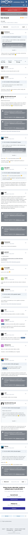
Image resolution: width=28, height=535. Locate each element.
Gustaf (6, 67)
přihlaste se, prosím (20, 117)
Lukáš (3, 21)
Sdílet (7, 516)
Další (23, 481)
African (6, 359)
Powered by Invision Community (14, 533)
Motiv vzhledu (10, 528)
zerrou (14, 81)
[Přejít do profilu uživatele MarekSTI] (2, 168)
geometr (6, 252)
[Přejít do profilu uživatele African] (2, 359)
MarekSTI (15, 36)
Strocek (15, 407)
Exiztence (7, 32)
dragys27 (6, 319)
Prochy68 (7, 268)
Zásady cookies (17, 530)
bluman (6, 137)
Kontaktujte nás (10, 530)
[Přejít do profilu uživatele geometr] (2, 253)
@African (23, 337)
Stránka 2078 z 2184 (15, 481)
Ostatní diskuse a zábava (12, 22)
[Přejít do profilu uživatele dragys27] (2, 320)
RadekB (6, 77)
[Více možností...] (25, 33)
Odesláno (9, 33)
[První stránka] (2, 27)
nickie (5, 278)
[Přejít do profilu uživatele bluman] (2, 138)
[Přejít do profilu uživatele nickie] (2, 278)
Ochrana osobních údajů (20, 528)
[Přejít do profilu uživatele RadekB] (2, 77)
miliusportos (7, 345)
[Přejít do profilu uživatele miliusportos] (2, 345)
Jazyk (3, 528)
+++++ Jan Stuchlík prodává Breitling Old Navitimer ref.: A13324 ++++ (14, 9)
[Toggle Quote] (3, 36)
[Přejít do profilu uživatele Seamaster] (2, 243)
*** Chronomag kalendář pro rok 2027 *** (14, 13)
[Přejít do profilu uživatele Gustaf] (2, 67)
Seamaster (7, 242)
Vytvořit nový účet (14, 499)
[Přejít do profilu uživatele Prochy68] (2, 268)
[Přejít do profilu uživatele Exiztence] (2, 33)
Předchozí (6, 481)
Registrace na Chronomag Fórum (17, 112)
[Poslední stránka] (26, 27)
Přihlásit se (14, 508)
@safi (3, 324)
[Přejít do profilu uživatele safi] (2, 193)
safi (5, 192)
